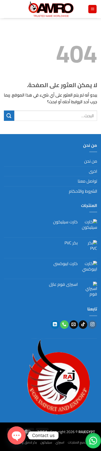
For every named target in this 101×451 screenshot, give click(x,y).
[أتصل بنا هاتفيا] (64, 324)
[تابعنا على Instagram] (92, 324)
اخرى (93, 171)
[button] (92, 9)
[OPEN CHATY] (17, 435)
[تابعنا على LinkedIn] (55, 324)
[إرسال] (9, 115)
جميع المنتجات (77, 442)
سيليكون (46, 442)
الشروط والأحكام (83, 191)
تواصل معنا (87, 181)
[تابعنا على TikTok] (83, 324)
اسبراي (59, 442)
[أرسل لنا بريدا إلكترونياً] (73, 324)
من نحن (90, 161)
